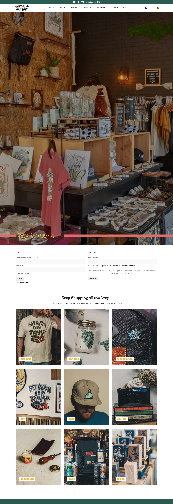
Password (24, 265)
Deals (114, 8)
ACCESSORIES (74, 8)
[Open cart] (158, 8)
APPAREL (49, 8)
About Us (125, 8)
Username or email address (31, 257)
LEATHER (60, 8)
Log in (20, 278)
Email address (98, 257)
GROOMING (87, 8)
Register (93, 278)
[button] (152, 7)
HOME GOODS (101, 8)
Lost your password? (23, 282)
